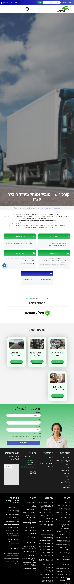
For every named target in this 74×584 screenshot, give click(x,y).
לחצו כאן (28, 299)
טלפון (39, 419)
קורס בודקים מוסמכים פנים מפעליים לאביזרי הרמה (12, 534)
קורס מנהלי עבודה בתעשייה (31, 536)
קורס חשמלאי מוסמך (47, 535)
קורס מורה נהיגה (65, 557)
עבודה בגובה (66, 457)
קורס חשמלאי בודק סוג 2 (46, 546)
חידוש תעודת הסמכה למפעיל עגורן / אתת (47, 581)
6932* (63, 2)
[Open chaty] (68, 579)
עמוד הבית (57, 208)
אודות (51, 460)
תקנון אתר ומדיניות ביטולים (46, 463)
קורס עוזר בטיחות (48, 510)
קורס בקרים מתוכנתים (47, 555)
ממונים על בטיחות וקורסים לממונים (63, 461)
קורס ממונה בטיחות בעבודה (13, 511)
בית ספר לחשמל (65, 470)
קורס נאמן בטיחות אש (64, 574)
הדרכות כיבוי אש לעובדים (63, 569)
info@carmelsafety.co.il (28, 467)
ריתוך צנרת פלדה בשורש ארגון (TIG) (29, 559)
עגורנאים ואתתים (65, 473)
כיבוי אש (68, 479)
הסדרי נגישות (66, 488)
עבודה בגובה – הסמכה (46, 515)
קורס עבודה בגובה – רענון (46, 513)
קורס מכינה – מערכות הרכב (64, 553)
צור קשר (51, 469)
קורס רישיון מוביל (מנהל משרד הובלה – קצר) (63, 541)
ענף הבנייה (67, 476)
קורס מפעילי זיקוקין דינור (29, 520)
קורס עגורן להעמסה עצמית (47, 570)
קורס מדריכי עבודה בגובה (11, 525)
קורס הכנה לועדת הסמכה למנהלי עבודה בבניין (46, 506)
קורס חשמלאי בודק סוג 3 (46, 549)
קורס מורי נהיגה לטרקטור (63, 532)
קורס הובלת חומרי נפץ (64, 517)
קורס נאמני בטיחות (30, 530)
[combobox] (52, 2)
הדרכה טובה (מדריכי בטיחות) (13, 518)
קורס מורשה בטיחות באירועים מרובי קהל (13, 540)
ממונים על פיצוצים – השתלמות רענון (30, 516)
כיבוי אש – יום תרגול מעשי (63, 577)
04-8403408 (30, 460)
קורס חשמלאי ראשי (47, 538)
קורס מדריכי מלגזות (64, 535)
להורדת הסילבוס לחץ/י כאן (26, 264)
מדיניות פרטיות (49, 466)
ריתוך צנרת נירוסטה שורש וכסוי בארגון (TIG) (29, 569)
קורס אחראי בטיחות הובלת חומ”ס (63, 520)
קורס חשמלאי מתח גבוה (46, 541)
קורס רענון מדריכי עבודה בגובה (12, 562)
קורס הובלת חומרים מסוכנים (64, 509)
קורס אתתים (49, 567)
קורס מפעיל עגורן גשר (47, 564)
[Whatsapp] (68, 2)
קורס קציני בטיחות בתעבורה (65, 548)
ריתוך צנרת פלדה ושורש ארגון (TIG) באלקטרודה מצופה (29, 564)
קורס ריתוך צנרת (31, 555)
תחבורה (42, 208)
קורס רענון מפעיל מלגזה (63, 505)
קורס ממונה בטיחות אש (63, 571)
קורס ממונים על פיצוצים (29, 513)
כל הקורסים (49, 208)
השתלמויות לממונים (13, 507)
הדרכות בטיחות (31, 502)
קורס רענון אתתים (48, 577)
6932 (28, 463)
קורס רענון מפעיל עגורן (46, 574)
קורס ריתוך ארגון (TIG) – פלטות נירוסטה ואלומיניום (29, 547)
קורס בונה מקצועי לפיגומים (45, 502)
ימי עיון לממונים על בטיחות (11, 515)
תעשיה (68, 468)
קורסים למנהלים (65, 482)
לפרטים (58, 362)
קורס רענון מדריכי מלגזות (63, 537)
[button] (27, 9)
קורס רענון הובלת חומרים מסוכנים (63, 513)
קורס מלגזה (67, 502)
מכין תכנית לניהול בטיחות (12, 522)
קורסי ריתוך (67, 485)
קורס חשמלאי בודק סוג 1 (46, 543)
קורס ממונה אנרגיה (30, 510)
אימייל (39, 426)
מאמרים (51, 457)
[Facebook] (72, 2)
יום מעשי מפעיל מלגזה (63, 559)
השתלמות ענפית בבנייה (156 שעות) (46, 525)
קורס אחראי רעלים (31, 527)
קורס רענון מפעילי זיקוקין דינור (29, 523)
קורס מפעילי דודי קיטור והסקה (29, 506)
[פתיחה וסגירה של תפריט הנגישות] (4, 265)
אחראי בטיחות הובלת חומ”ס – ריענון (64, 525)
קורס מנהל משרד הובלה (63, 545)
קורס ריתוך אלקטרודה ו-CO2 (29, 552)
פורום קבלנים (32, 533)
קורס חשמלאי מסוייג (47, 552)
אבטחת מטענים (65, 529)
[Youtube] (70, 2)
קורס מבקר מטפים (65, 580)
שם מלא (38, 412)
